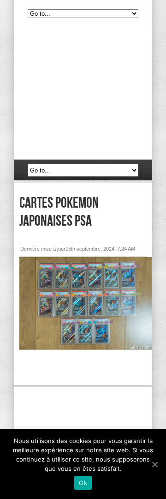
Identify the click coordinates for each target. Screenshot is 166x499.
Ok (83, 483)
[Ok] (154, 464)
